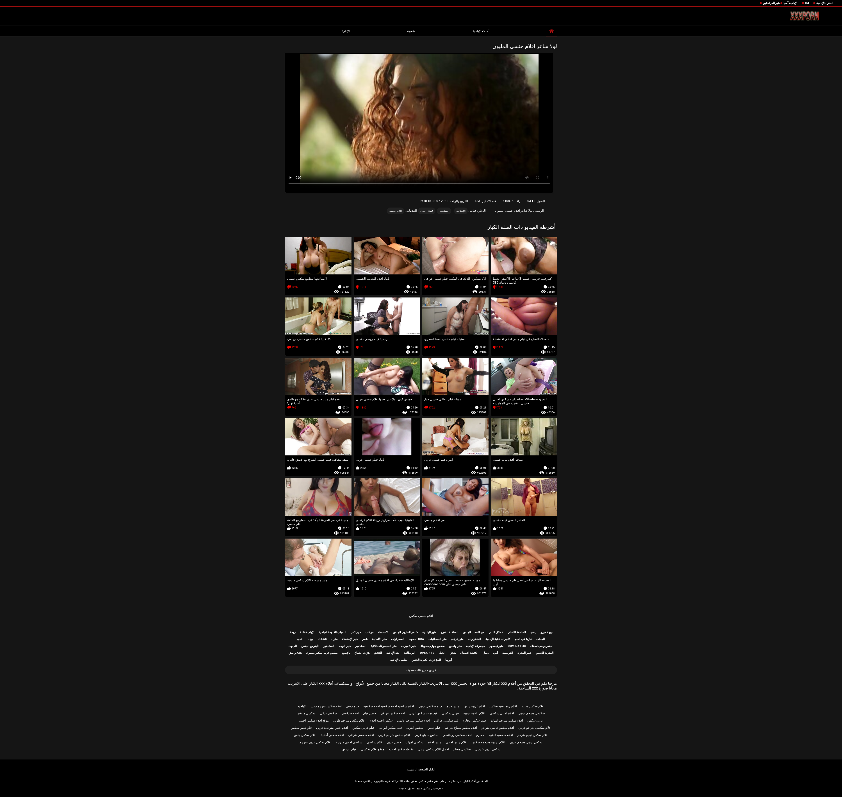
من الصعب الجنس (473, 632)
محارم (480, 735)
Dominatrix (517, 646)
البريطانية (410, 652)
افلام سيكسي (350, 713)
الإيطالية (461, 210)
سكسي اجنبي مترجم (349, 742)
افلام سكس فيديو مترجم (532, 735)
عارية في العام (523, 639)
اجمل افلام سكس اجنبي (433, 749)
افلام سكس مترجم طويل (349, 720)
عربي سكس (535, 720)
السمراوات (398, 639)
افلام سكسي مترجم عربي (534, 727)
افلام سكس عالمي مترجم (497, 727)
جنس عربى (394, 742)
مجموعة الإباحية (475, 646)
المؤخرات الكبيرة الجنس (426, 659)
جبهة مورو (547, 632)
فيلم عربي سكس (363, 727)
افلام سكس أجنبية (332, 735)
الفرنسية (507, 652)
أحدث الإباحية (481, 31)
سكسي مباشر (306, 713)
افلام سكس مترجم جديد (326, 706)
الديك (442, 652)
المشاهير (444, 210)
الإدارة (346, 31)
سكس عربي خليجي (487, 749)
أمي (495, 652)
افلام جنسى (395, 210)
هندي (453, 652)
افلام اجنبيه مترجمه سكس (488, 742)
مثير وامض (455, 646)
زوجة (293, 632)
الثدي (300, 639)
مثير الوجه (345, 646)
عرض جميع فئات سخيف (421, 670)
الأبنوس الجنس (310, 646)
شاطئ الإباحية (398, 659)
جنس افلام (434, 742)
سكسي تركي (328, 713)
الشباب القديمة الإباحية (332, 632)
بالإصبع (346, 652)
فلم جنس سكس (301, 727)
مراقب (370, 632)
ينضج (533, 632)
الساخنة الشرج (449, 632)
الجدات (540, 639)
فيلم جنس (352, 706)
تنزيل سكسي (450, 713)
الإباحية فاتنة (307, 632)
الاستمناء (383, 632)
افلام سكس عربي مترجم (315, 742)
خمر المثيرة (524, 652)
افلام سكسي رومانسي (457, 735)
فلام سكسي (374, 742)
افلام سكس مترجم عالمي (413, 720)
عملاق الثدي (426, 210)
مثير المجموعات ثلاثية (384, 646)
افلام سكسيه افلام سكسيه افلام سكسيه (388, 706)
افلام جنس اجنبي (456, 742)
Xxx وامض (295, 652)
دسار (486, 652)
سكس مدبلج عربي (426, 735)
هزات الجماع (362, 652)
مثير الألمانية (379, 639)
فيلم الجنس (349, 749)
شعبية (411, 31)
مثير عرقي (457, 639)
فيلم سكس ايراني (390, 727)
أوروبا (448, 659)
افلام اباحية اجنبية (474, 713)
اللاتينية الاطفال (469, 652)
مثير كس (356, 632)
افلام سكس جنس (305, 735)
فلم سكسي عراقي (446, 720)
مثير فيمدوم (496, 646)
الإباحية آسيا (790, 3)
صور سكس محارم (474, 720)
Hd (807, 3)
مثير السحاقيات (437, 639)
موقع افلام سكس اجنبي (314, 720)
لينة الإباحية (393, 652)
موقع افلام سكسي (372, 749)
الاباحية (302, 706)
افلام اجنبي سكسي (502, 713)
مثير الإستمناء (350, 639)
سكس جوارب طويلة (433, 646)
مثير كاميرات (408, 646)
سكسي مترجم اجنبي (531, 713)
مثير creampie (328, 639)
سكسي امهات (414, 742)
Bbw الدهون (416, 639)
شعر (365, 639)
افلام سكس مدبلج (532, 706)
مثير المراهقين (771, 3)
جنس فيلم (452, 706)
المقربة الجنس (545, 652)
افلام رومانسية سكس (503, 706)
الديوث (293, 646)
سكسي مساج (462, 749)
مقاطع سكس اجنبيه (401, 749)
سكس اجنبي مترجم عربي (526, 742)
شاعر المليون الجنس (405, 632)
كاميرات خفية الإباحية (497, 639)
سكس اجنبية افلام (381, 720)
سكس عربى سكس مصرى (322, 652)
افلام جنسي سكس (421, 616)
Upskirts (427, 652)
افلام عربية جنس (474, 706)
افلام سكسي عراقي (361, 735)
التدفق (378, 652)
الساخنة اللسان (517, 632)
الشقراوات (474, 639)
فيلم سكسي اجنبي (430, 706)
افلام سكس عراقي (392, 713)
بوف (310, 639)
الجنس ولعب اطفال (541, 646)
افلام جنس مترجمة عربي (332, 727)
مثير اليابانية (429, 632)
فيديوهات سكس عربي (423, 713)
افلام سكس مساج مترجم (461, 727)
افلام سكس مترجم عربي (394, 735)
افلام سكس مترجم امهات (507, 720)
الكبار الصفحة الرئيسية (421, 769)
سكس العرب (414, 727)
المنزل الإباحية (824, 3)
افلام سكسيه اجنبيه (501, 735)
